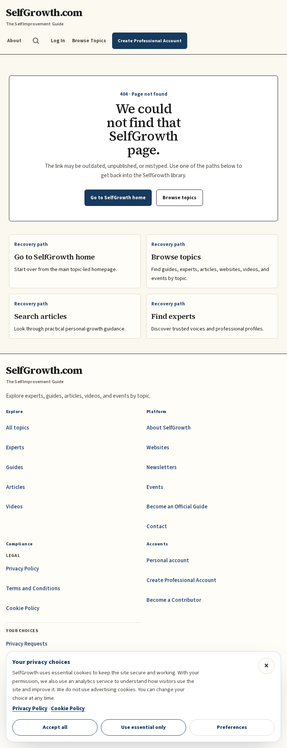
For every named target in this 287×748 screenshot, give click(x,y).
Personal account (167, 560)
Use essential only (143, 727)
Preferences (232, 727)
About (14, 40)
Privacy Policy (22, 569)
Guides (14, 467)
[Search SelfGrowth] (36, 41)
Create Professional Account (181, 580)
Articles (15, 487)
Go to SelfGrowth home (118, 197)
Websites (157, 448)
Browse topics (180, 197)
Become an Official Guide (176, 507)
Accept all (55, 727)
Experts (15, 448)
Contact (156, 526)
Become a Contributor (173, 600)
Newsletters (161, 467)
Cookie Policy (22, 608)
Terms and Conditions (33, 588)
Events (154, 487)
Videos (14, 507)
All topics (17, 428)
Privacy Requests (26, 644)
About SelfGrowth (168, 428)
